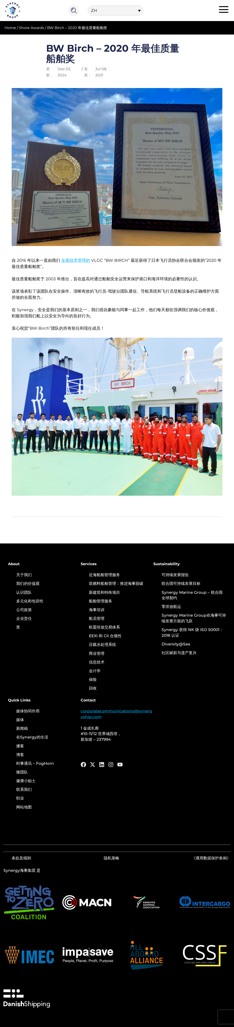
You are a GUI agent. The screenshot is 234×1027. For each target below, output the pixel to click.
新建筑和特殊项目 (104, 592)
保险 (93, 679)
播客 (20, 746)
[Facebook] (83, 764)
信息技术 (96, 662)
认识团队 (24, 592)
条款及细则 (21, 858)
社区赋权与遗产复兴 (179, 652)
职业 (20, 798)
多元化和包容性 (29, 601)
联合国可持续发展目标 (181, 583)
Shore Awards (31, 28)
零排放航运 (171, 606)
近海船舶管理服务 (104, 574)
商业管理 (96, 653)
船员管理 (96, 618)
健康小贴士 (26, 780)
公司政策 (24, 609)
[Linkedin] (101, 764)
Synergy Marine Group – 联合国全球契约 (192, 595)
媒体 (20, 719)
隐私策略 (111, 858)
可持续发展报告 (175, 574)
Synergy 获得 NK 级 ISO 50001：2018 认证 (192, 632)
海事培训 (96, 609)
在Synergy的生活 (32, 737)
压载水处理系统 (102, 644)
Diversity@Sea (176, 644)
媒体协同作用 (28, 711)
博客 (20, 754)
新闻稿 (22, 728)
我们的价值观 (28, 583)
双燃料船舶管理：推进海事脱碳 (116, 583)
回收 (93, 688)
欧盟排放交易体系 (104, 627)
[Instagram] (111, 764)
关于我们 (24, 574)
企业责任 (24, 618)
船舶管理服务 (100, 601)
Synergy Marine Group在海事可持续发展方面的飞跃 (194, 618)
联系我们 (24, 789)
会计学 (95, 671)
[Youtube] (120, 764)
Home (10, 28)
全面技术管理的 (75, 260)
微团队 (22, 772)
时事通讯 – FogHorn (35, 763)
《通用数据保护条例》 (211, 858)
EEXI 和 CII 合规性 (105, 636)
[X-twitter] (92, 764)
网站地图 (24, 807)
